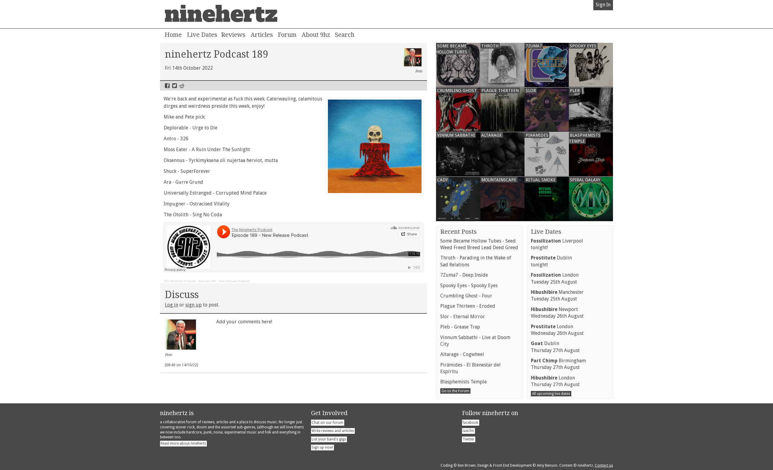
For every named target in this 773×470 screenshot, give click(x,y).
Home (173, 34)
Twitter (174, 85)
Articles (262, 34)
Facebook (167, 85)
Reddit (181, 85)
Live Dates (202, 34)
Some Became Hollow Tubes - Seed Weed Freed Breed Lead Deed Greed (479, 244)
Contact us (604, 465)
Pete (418, 71)
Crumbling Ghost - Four (466, 296)
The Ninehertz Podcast (180, 281)
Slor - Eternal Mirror (462, 316)
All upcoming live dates (551, 394)
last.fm (468, 431)
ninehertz (221, 14)
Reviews (233, 34)
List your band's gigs (329, 439)
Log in (171, 305)
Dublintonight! (551, 261)
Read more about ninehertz (183, 443)
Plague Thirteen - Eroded (467, 306)
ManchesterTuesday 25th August (557, 295)
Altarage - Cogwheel (462, 354)
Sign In (603, 5)
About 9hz (316, 34)
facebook (470, 423)
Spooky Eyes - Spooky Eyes (469, 285)
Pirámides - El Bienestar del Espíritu (470, 368)
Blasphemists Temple (463, 382)
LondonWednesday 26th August (557, 330)
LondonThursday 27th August (555, 381)
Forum (287, 34)
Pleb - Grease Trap (460, 327)
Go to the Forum (455, 391)
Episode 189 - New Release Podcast (224, 281)
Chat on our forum (327, 423)
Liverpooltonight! (557, 244)
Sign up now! (322, 447)
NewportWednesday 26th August (557, 312)
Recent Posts (458, 231)
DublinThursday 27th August (555, 347)
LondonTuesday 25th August (555, 278)
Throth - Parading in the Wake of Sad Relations (475, 261)
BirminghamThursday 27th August (558, 364)
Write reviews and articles (333, 431)
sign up (193, 305)
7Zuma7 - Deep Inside (464, 275)
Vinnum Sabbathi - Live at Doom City (475, 341)
